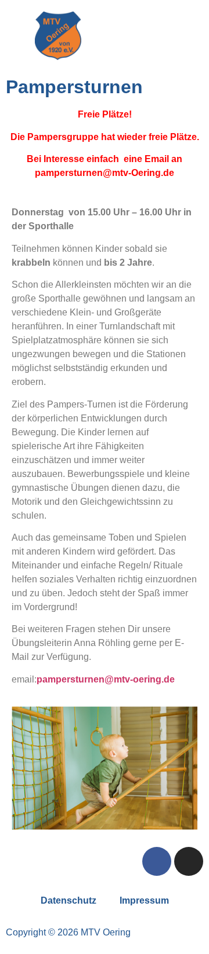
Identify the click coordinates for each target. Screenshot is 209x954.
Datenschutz (68, 900)
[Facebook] (156, 861)
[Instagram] (188, 861)
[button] (151, 36)
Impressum (144, 900)
